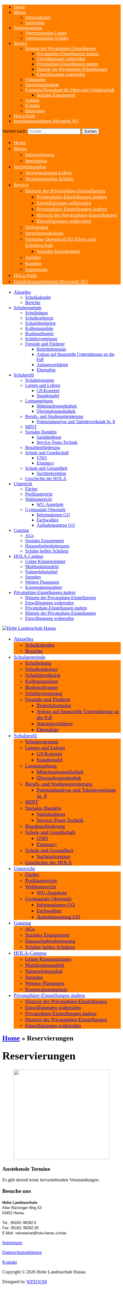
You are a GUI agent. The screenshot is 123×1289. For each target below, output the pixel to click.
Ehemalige (46, 369)
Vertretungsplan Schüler (46, 38)
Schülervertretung (41, 338)
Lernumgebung (39, 400)
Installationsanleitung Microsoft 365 (46, 121)
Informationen (38, 17)
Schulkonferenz (39, 318)
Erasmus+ (46, 463)
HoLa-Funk (24, 115)
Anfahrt (32, 100)
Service (20, 43)
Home (19, 7)
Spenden (33, 576)
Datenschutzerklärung (22, 1252)
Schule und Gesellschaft (47, 452)
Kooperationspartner (43, 587)
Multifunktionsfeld (42, 566)
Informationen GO (53, 514)
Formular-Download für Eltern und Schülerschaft (69, 89)
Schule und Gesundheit (46, 468)
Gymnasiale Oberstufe (45, 509)
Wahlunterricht (38, 499)
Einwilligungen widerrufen (61, 58)
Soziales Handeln (41, 431)
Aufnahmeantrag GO (56, 525)
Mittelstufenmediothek (57, 406)
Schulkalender (38, 297)
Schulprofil (24, 375)
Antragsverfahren (52, 364)
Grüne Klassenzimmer (45, 561)
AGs (29, 535)
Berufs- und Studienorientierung (54, 416)
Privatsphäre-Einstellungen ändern (67, 53)
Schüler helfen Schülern (46, 551)
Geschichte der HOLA (45, 478)
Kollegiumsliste (39, 328)
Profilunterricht (38, 494)
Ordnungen (35, 79)
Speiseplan (35, 22)
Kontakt (32, 105)
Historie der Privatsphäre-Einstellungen (60, 48)
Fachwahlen (48, 519)
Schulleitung (36, 312)
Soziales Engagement (56, 95)
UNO (42, 457)
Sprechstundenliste (42, 84)
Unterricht (23, 483)
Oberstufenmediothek (56, 411)
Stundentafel (48, 395)
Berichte (32, 302)
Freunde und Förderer (45, 343)
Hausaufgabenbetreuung (47, 545)
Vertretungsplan (28, 27)
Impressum (35, 110)
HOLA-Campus (28, 556)
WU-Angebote (50, 504)
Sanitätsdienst (49, 437)
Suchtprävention (51, 473)
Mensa (20, 12)
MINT (31, 426)
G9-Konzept (48, 390)
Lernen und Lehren (42, 385)
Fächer (31, 488)
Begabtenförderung (42, 447)
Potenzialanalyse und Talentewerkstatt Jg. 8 (76, 421)
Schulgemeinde (27, 307)
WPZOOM (36, 1281)
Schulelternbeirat (40, 323)
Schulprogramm (39, 380)
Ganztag (21, 530)
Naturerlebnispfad (41, 571)
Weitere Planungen (42, 582)
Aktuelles (22, 292)
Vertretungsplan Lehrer (46, 32)
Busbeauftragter (39, 333)
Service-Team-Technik (57, 442)
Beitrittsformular (51, 349)
